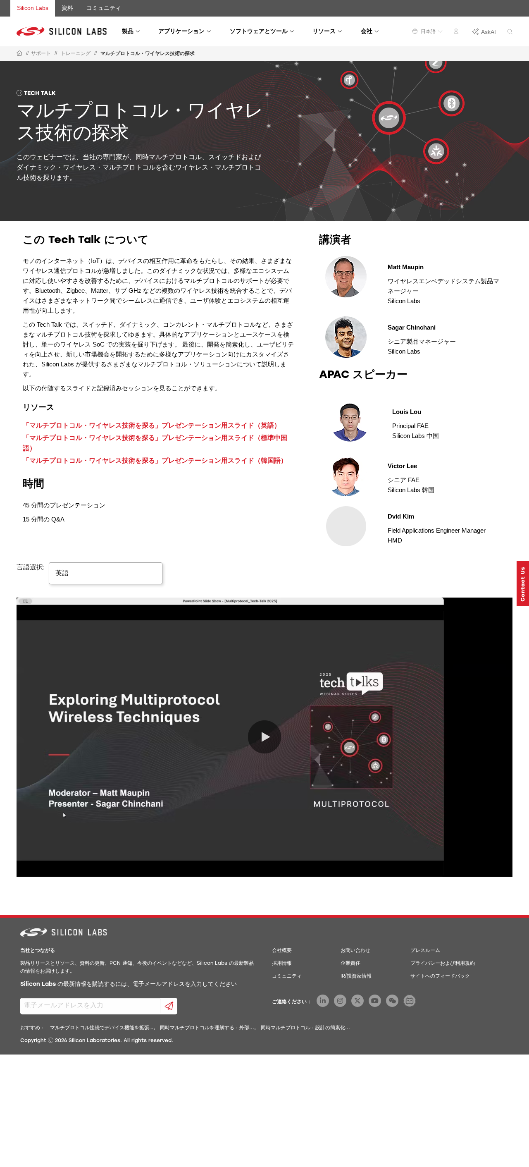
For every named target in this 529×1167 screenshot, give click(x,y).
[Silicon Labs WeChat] (392, 1001)
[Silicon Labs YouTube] (375, 1001)
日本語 (427, 31)
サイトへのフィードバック (440, 976)
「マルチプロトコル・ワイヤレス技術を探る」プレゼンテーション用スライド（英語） (152, 425)
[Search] (510, 32)
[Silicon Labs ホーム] (19, 53)
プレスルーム (425, 950)
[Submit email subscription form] (169, 1006)
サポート (41, 53)
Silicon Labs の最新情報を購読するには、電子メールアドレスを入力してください (128, 984)
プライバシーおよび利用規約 (442, 963)
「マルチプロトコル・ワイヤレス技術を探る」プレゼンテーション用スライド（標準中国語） (155, 443)
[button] (523, 583)
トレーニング (76, 53)
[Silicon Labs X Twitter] (357, 1001)
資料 (67, 8)
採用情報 (282, 963)
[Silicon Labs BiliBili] (409, 1001)
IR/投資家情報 (356, 976)
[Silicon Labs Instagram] (340, 1001)
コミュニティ (103, 8)
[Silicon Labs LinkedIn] (323, 1001)
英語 (62, 572)
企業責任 (350, 963)
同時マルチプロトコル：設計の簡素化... (305, 1028)
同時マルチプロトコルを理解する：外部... (207, 1028)
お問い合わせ (355, 950)
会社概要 (282, 950)
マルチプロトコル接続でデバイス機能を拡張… (101, 1028)
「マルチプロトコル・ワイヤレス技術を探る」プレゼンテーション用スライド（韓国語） (155, 460)
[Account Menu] (457, 32)
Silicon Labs (32, 8)
